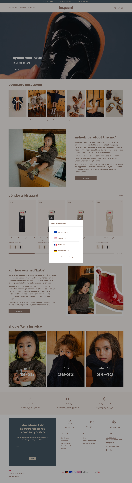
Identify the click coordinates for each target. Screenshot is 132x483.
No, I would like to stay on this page (64, 257)
